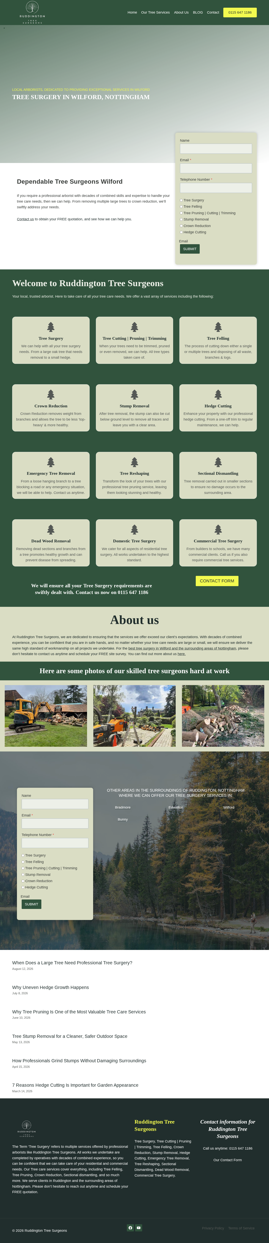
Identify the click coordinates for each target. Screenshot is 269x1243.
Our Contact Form (227, 1160)
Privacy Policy (213, 1228)
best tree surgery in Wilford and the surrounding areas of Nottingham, (182, 648)
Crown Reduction (197, 226)
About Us (181, 12)
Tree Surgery (194, 200)
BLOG (198, 12)
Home (132, 12)
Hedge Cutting (195, 232)
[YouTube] (138, 1227)
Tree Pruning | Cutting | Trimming (210, 213)
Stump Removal (196, 219)
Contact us (25, 219)
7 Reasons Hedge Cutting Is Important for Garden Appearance (75, 1085)
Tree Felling (193, 207)
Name (184, 140)
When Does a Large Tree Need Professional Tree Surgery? (72, 962)
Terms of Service (241, 1228)
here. (182, 654)
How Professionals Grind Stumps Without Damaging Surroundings (79, 1060)
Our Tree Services (155, 12)
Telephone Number (196, 180)
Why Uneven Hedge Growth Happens (50, 987)
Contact (213, 12)
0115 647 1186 (240, 12)
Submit (190, 249)
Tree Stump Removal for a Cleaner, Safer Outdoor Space (69, 1036)
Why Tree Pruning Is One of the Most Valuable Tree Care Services (79, 1011)
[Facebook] (130, 1227)
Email (185, 160)
